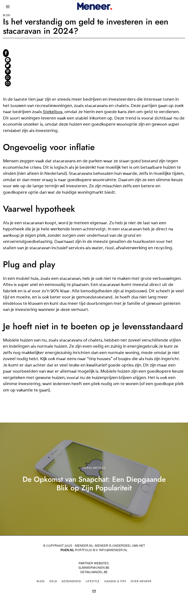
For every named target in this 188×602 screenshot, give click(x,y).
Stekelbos (52, 111)
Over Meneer (141, 581)
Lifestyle (93, 581)
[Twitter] (8, 66)
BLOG (41, 581)
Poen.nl (67, 550)
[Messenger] (8, 60)
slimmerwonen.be (93, 567)
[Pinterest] (8, 72)
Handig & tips (115, 581)
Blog (7, 15)
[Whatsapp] (8, 78)
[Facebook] (6, 53)
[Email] (8, 83)
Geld (53, 581)
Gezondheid (71, 581)
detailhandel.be (94, 572)
